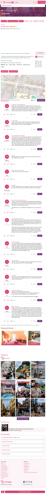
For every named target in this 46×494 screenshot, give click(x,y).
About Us (3, 463)
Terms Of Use (4, 470)
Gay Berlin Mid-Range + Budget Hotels (10, 437)
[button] (24, 88)
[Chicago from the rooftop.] (38, 407)
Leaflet (33, 98)
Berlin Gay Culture (6, 453)
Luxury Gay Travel (5, 473)
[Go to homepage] (7, 2)
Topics (2, 478)
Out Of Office (4, 466)
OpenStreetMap (38, 98)
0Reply (34, 114)
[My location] (2, 492)
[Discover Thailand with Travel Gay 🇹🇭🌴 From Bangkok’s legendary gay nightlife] (23, 370)
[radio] (10, 26)
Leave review (41, 100)
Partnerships (26, 463)
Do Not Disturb (4, 475)
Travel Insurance (4, 476)
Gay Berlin (14, 10)
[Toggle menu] (1, 2)
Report (34, 100)
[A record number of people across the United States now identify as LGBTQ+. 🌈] (23, 389)
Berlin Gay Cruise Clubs (7, 441)
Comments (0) (15, 100)
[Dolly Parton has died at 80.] (8, 370)
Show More (3, 24)
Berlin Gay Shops (6, 445)
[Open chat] (36, 2)
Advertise (26, 465)
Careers (25, 470)
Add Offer (26, 469)
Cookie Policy (4, 472)
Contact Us (12, 71)
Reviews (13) (5, 100)
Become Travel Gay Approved (30, 472)
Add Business (27, 466)
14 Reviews (5, 71)
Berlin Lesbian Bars (6, 449)
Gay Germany (7, 10)
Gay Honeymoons (5, 469)
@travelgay (6, 358)
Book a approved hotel (25, 491)
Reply (40, 114)
